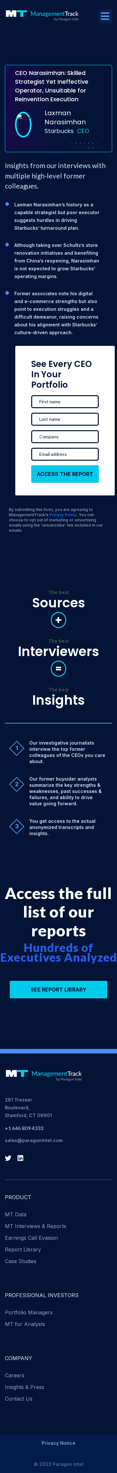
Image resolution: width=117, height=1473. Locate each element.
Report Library (23, 1249)
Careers (14, 1375)
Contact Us (18, 1398)
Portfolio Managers (29, 1312)
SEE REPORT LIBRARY (58, 989)
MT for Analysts (25, 1324)
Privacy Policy (62, 514)
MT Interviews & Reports (35, 1226)
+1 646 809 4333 (24, 1128)
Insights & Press (24, 1387)
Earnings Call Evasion (31, 1238)
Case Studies (20, 1261)
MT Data (15, 1214)
